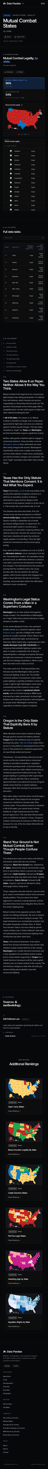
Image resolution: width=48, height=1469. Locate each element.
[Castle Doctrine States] (24, 1182)
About (5, 1445)
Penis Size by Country (10, 1418)
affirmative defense (11, 444)
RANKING (7, 15)
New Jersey (16, 289)
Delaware (15, 276)
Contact (16, 1366)
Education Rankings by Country (14, 1428)
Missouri (15, 269)
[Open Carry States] (24, 1096)
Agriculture (7, 1376)
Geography (7, 1393)
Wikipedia (9, 1032)
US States (6, 1407)
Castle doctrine (10, 1036)
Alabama (15, 310)
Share (9, 37)
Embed (21, 72)
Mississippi (15, 296)
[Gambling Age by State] (24, 1268)
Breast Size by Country (11, 1435)
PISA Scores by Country (11, 1431)
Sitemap (7, 1366)
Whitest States (8, 1421)
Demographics (8, 1383)
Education (6, 1390)
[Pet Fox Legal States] (24, 1225)
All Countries (7, 1404)
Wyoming (15, 303)
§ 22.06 (22, 491)
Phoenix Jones (9, 633)
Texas (14, 255)
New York (15, 282)
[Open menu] (43, 4)
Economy (6, 1386)
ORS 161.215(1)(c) (26, 743)
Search (5, 1449)
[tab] (24, 83)
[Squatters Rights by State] (24, 1311)
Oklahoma (15, 318)
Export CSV (20, 37)
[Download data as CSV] (43, 238)
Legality (31, 15)
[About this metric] (22, 105)
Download (10, 72)
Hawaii (14, 262)
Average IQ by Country (11, 1425)
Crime (5, 1380)
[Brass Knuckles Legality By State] (24, 1139)
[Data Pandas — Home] (13, 3)
